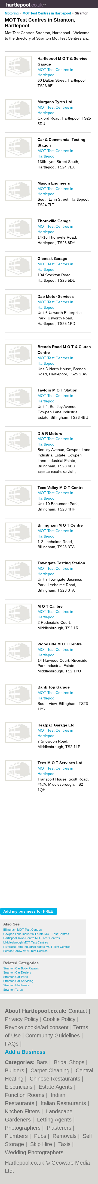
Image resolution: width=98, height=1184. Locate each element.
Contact (77, 1011)
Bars (42, 1062)
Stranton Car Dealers (17, 972)
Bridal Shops (70, 1062)
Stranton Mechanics (16, 985)
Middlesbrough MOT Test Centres (25, 942)
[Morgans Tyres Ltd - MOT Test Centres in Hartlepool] (18, 119)
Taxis (65, 1144)
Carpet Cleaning (50, 1070)
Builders (15, 1070)
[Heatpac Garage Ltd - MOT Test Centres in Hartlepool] (18, 742)
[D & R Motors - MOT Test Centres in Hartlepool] (18, 450)
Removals (65, 1136)
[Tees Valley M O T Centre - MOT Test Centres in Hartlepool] (18, 504)
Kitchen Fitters (23, 1111)
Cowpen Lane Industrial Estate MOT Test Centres (36, 934)
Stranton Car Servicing (18, 981)
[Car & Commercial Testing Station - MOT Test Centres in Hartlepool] (18, 156)
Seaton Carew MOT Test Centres (25, 950)
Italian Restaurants (64, 1103)
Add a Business (25, 1052)
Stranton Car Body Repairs (21, 968)
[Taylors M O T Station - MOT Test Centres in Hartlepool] (18, 407)
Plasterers (60, 1128)
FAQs (12, 1044)
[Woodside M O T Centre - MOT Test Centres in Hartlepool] (18, 661)
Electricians (19, 1087)
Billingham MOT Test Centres (22, 929)
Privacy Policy (21, 1019)
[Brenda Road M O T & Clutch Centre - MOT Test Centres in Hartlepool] (18, 364)
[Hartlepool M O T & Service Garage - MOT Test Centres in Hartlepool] (18, 75)
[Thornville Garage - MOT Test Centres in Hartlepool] (18, 238)
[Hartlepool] (46, 8)
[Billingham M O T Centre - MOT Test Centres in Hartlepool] (18, 542)
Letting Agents (55, 1120)
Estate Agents (56, 1087)
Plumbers (17, 1136)
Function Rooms (25, 1095)
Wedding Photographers (34, 1152)
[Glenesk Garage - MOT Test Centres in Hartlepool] (18, 275)
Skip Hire (42, 1144)
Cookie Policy (59, 1019)
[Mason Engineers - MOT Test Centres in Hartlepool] (18, 200)
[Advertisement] (49, 852)
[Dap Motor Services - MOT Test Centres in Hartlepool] (18, 313)
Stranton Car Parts (15, 976)
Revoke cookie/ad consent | (39, 1027)
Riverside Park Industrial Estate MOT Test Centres (37, 946)
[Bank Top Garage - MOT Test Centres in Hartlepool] (18, 704)
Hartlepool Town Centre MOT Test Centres (31, 938)
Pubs (41, 1136)
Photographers (23, 1128)
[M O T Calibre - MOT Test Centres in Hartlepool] (18, 623)
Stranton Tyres (13, 989)
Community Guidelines (52, 1035)
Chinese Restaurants (56, 1079)
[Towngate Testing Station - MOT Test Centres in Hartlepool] (18, 580)
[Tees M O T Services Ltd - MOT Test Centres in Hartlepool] (18, 780)
